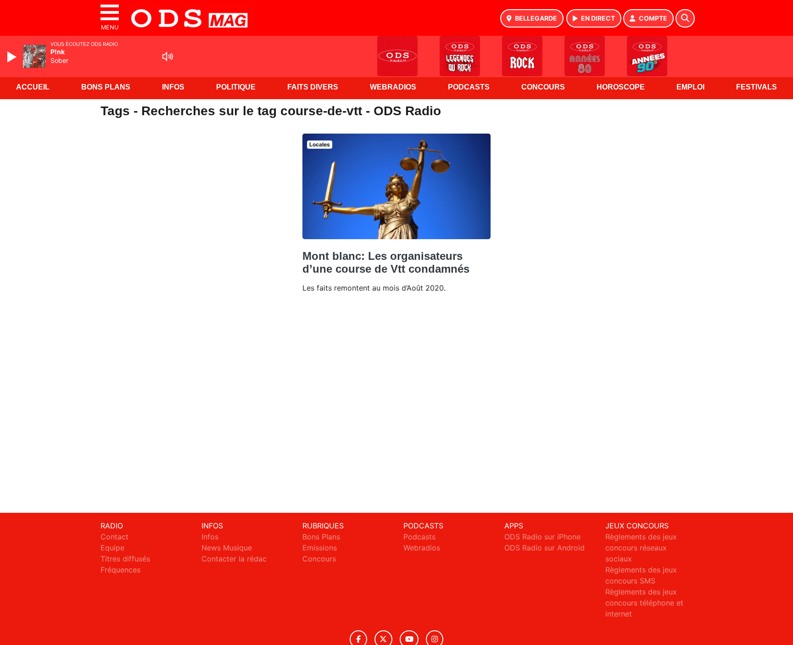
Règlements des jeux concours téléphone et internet (644, 602)
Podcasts (469, 87)
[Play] (12, 56)
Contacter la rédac (234, 558)
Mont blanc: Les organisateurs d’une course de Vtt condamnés (385, 262)
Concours (543, 87)
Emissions (319, 547)
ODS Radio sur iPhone (542, 536)
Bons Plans (105, 87)
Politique (236, 87)
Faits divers (312, 87)
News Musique (226, 547)
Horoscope (621, 87)
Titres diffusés (125, 558)
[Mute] (167, 56)
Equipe (112, 547)
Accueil (33, 87)
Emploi (690, 87)
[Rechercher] (685, 18)
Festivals (756, 87)
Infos (173, 87)
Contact (114, 536)
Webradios (393, 87)
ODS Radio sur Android (544, 547)
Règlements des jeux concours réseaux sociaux (641, 547)
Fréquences (120, 569)
